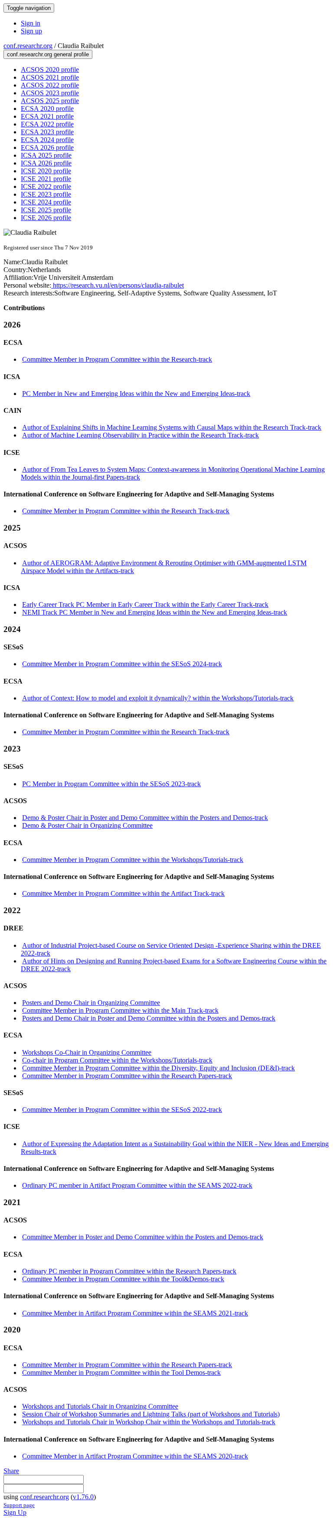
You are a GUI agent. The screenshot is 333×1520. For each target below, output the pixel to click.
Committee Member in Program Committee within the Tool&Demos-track (123, 1279)
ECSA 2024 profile (47, 139)
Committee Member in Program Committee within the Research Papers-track (127, 1075)
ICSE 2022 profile (46, 186)
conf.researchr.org (27, 45)
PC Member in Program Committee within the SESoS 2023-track (111, 784)
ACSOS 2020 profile (50, 69)
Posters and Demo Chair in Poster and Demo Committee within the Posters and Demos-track (148, 1018)
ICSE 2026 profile (46, 217)
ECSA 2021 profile (47, 116)
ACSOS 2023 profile (50, 93)
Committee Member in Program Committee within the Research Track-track (125, 511)
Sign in (30, 23)
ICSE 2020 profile (46, 171)
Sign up (31, 31)
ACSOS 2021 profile (50, 77)
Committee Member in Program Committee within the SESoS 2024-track (122, 664)
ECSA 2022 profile (47, 124)
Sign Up (14, 1512)
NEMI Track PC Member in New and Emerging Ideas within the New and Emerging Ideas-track (154, 612)
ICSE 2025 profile (46, 210)
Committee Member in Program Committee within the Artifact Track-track (123, 893)
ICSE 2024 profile (46, 202)
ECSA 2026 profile (47, 147)
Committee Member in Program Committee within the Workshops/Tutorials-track (132, 859)
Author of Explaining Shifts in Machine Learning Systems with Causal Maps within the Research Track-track (171, 427)
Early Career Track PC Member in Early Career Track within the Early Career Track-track (145, 604)
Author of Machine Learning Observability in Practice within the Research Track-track (140, 435)
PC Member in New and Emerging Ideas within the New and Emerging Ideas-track (136, 393)
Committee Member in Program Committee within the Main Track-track (120, 1010)
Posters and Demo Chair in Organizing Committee (91, 1002)
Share (11, 1471)
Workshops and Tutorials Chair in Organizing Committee (100, 1406)
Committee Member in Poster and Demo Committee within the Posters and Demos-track (142, 1237)
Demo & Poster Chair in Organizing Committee (87, 825)
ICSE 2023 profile (46, 194)
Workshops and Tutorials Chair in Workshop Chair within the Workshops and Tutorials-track (148, 1422)
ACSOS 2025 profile (50, 100)
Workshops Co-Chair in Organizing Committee (86, 1052)
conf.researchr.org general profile (48, 54)
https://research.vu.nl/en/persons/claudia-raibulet (117, 285)
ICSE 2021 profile (46, 178)
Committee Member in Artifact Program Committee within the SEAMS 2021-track (135, 1313)
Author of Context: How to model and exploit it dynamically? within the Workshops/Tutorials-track (158, 698)
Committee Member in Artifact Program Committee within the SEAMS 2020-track (135, 1456)
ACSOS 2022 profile (50, 85)
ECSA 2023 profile (47, 132)
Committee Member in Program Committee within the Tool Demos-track (121, 1372)
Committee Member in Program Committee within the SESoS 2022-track (122, 1109)
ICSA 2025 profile (46, 155)
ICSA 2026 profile (46, 163)
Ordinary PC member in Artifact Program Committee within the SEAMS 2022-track (137, 1185)
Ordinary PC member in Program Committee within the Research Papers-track (129, 1271)
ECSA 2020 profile (47, 108)
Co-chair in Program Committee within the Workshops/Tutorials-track (117, 1060)
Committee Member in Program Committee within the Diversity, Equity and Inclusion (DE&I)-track (158, 1068)
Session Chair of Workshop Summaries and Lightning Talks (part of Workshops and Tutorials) (151, 1414)
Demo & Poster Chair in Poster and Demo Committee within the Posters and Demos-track (145, 817)
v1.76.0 (83, 1497)
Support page (19, 1505)
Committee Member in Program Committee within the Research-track (117, 359)
